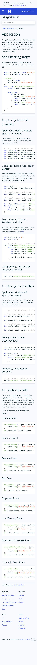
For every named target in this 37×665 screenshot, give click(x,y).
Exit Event (7, 478)
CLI (3, 618)
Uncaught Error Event (13, 562)
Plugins (4, 625)
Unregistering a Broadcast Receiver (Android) (16, 268)
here (22, 232)
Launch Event (9, 418)
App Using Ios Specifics (18, 286)
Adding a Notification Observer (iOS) (13, 339)
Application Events (15, 390)
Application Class (19, 585)
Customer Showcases (9, 602)
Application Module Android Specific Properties (17, 132)
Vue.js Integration (8, 599)
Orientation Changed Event (16, 540)
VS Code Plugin (7, 621)
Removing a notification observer (14, 370)
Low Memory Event (12, 518)
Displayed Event (10, 498)
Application (11, 34)
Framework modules (8, 28)
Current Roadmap (8, 606)
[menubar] (27, 11)
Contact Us (22, 628)
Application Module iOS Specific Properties (14, 294)
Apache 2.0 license (25, 639)
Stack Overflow (23, 618)
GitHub (21, 599)
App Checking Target (16, 57)
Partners (21, 625)
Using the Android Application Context (18, 167)
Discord (21, 602)
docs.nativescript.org (18, 5)
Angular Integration (9, 595)
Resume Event (9, 458)
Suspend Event (10, 438)
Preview (21, 595)
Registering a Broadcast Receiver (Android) (14, 221)
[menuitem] (27, 11)
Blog (3, 609)
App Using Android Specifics (15, 122)
